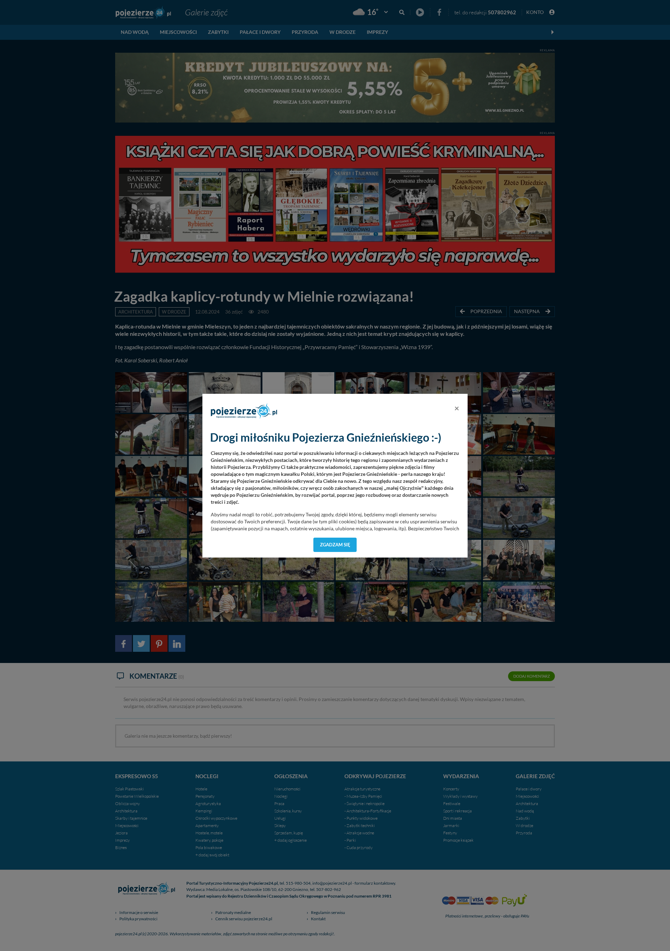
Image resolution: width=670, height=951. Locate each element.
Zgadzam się (335, 544)
